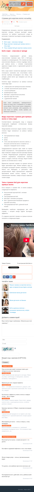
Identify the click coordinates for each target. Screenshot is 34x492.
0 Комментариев (22, 22)
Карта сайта (27, 489)
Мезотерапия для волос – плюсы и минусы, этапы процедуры (16, 422)
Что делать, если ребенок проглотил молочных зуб (16, 466)
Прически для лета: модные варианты (12, 382)
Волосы (19, 14)
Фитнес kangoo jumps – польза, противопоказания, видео (16, 458)
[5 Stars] (9, 23)
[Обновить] (15, 348)
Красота (12, 14)
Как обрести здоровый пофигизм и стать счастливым (16, 448)
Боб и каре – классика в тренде (13, 42)
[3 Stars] (6, 23)
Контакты (20, 489)
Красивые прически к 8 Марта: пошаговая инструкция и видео (16, 409)
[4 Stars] (7, 23)
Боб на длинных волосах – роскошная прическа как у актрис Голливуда (19, 310)
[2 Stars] (4, 23)
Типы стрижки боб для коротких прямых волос (18, 48)
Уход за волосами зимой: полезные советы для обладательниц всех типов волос (15, 370)
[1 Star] (2, 23)
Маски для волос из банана (18, 300)
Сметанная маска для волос (18, 292)
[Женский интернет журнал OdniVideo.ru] (7, 6)
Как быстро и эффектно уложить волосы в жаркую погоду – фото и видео (16, 395)
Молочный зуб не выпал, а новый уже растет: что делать (15, 440)
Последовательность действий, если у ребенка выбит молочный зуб (17, 475)
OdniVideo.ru (29, 263)
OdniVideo (5, 14)
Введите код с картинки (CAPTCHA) (14, 358)
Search (23, 4)
